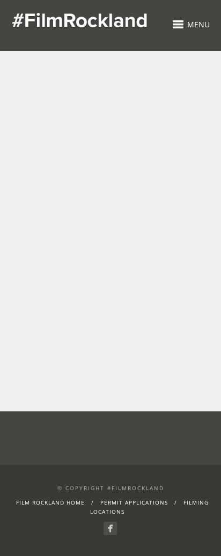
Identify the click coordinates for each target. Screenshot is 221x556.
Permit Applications (134, 502)
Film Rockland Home (50, 502)
